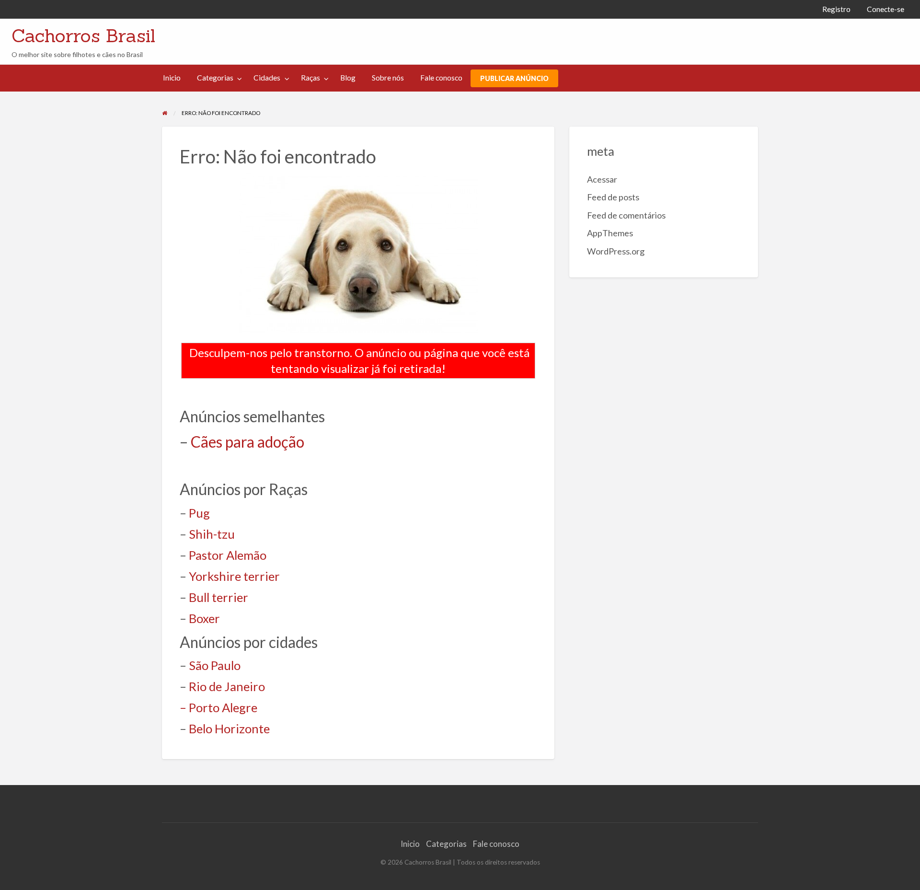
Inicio (172, 77)
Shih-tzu (212, 534)
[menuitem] (836, 9)
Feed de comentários (626, 215)
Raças (310, 77)
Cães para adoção (247, 442)
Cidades (266, 77)
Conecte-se (885, 9)
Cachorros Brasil (83, 35)
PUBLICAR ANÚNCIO (514, 78)
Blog (348, 77)
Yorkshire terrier (234, 576)
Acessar (602, 179)
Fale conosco (441, 77)
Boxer (204, 618)
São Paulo (215, 665)
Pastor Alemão (227, 555)
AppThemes (610, 233)
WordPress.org (615, 251)
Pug (199, 513)
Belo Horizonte (229, 728)
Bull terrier (218, 597)
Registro (836, 9)
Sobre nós (388, 77)
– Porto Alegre (218, 707)
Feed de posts (613, 197)
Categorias (215, 77)
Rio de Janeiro (227, 686)
